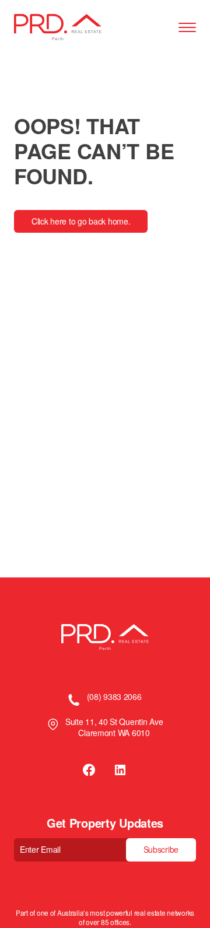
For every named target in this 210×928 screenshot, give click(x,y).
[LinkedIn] (120, 770)
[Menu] (187, 28)
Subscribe (161, 849)
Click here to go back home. (81, 221)
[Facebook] (90, 770)
